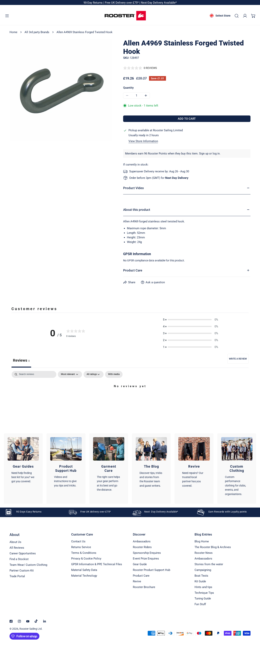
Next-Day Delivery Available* (159, 2)
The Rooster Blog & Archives (213, 547)
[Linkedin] (44, 621)
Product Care (141, 575)
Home (13, 32)
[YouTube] (28, 621)
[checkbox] (114, 374)
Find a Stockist (19, 559)
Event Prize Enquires (146, 558)
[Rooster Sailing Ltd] (125, 16)
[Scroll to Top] (253, 631)
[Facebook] (11, 621)
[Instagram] (19, 621)
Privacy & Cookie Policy (86, 558)
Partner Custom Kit (22, 570)
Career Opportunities (23, 553)
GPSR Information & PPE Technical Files (96, 564)
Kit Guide (200, 581)
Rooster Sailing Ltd (30, 628)
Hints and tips (203, 587)
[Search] (236, 16)
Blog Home (202, 541)
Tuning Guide (203, 598)
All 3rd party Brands (37, 32)
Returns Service (81, 547)
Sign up (203, 153)
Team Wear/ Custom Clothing (28, 565)
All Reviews (17, 547)
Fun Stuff (200, 604)
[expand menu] (7, 16)
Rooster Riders (142, 547)
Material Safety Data (84, 570)
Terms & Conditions (83, 553)
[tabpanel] (130, 399)
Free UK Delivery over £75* (122, 2)
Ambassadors (142, 541)
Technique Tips (204, 592)
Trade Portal (17, 576)
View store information (143, 141)
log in (216, 153)
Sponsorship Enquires (147, 553)
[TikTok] (36, 621)
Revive (137, 581)
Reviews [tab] (21, 360)
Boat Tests (201, 575)
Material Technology (84, 575)
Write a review (238, 358)
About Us (15, 542)
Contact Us (78, 541)
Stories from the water (209, 564)
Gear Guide (140, 564)
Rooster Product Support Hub (151, 570)
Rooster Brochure (144, 587)
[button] (253, 16)
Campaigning (203, 570)
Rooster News (204, 553)
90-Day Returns (93, 2)
